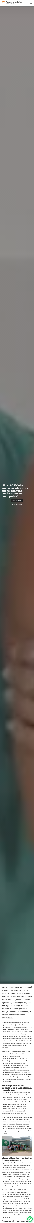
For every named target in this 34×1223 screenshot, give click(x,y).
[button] (30, 1219)
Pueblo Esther (17, 500)
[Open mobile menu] (31, 3)
